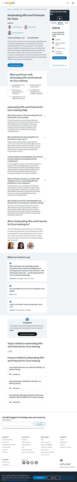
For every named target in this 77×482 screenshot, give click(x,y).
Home (9, 9)
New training (6, 447)
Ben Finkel (32, 27)
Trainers (5, 452)
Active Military (26, 445)
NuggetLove (64, 442)
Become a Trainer (65, 447)
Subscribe (39, 424)
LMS (23, 447)
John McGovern (17, 27)
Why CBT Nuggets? (46, 445)
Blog (42, 440)
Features (5, 450)
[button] (26, 116)
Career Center (45, 455)
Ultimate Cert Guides (47, 452)
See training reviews (58, 65)
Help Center (6, 462)
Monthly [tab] (53, 23)
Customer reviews (46, 447)
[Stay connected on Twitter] (28, 463)
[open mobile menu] (73, 3)
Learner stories (45, 442)
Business (24, 440)
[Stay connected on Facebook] (24, 463)
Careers (62, 445)
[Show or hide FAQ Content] (45, 116)
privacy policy (24, 428)
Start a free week (15, 65)
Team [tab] (66, 23)
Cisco (21, 9)
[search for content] (68, 3)
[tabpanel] (59, 44)
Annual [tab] (60, 23)
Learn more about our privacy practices (17, 480)
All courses (5, 442)
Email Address (6, 420)
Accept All (39, 478)
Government (25, 442)
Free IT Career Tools (28, 452)
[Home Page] (6, 3)
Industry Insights (27, 450)
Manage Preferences (68, 478)
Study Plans (44, 450)
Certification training (8, 445)
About (62, 440)
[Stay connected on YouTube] (32, 463)
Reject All (53, 478)
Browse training (7, 440)
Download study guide (27, 334)
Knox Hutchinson (17, 33)
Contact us (5, 465)
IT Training (15, 9)
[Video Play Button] (59, 19)
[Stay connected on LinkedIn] (36, 463)
